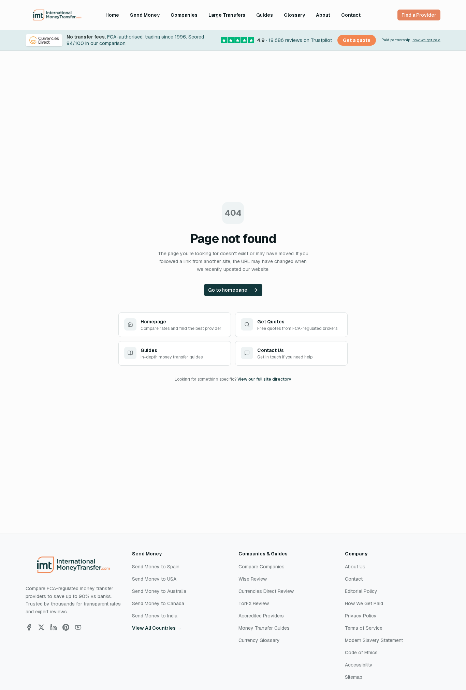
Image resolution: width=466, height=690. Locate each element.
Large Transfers (226, 15)
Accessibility (359, 665)
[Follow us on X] (41, 627)
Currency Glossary (259, 640)
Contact (351, 15)
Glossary (294, 15)
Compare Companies (261, 567)
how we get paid (426, 39)
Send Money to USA (154, 579)
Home (112, 15)
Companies (184, 15)
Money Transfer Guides (264, 628)
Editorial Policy (361, 591)
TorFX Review (253, 603)
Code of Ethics (361, 652)
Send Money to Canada (158, 603)
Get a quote (356, 40)
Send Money (145, 15)
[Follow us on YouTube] (78, 627)
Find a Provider (419, 15)
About (323, 15)
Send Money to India (154, 616)
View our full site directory (264, 379)
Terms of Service (363, 628)
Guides (264, 15)
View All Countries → (156, 628)
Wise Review (252, 579)
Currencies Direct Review (266, 591)
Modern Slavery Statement (374, 640)
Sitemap (353, 677)
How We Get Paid (364, 603)
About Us (355, 567)
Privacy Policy (361, 616)
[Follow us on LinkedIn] (53, 627)
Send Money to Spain (155, 567)
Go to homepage (227, 290)
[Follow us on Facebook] (29, 627)
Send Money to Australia (159, 591)
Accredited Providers (261, 616)
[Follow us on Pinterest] (65, 627)
